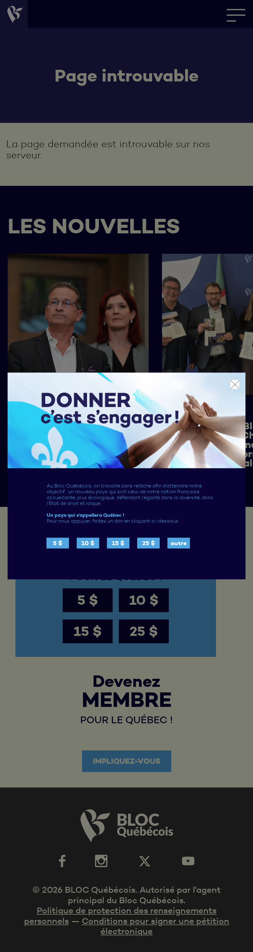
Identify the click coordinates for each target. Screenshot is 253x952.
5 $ (57, 543)
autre (179, 543)
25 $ (148, 543)
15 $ (118, 543)
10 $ (87, 543)
